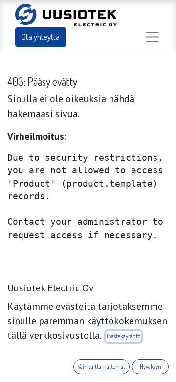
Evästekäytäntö (123, 336)
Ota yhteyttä (41, 36)
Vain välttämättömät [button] (101, 366)
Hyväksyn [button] (150, 366)
